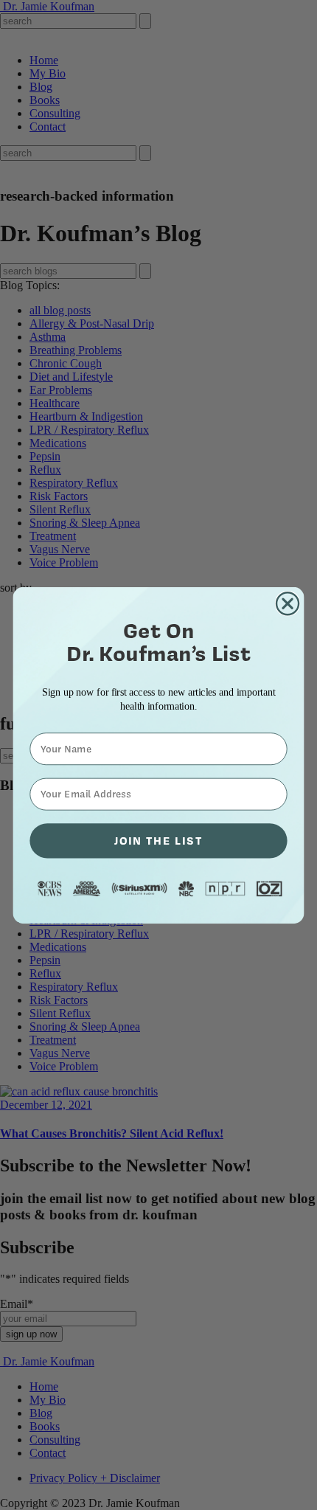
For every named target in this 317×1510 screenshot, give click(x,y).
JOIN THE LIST (158, 840)
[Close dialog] (287, 603)
